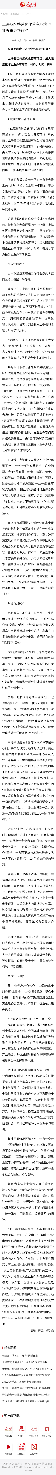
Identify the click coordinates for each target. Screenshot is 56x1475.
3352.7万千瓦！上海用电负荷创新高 (21, 1381)
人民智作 (33, 1454)
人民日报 (8, 1436)
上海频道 (14, 14)
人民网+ (21, 1436)
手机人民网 (33, 1436)
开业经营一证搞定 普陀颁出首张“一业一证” (26, 1394)
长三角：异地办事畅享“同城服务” (20, 1355)
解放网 (42, 40)
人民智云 (21, 1454)
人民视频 (8, 1454)
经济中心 (27, 14)
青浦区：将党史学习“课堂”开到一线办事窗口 (27, 1388)
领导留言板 (46, 1436)
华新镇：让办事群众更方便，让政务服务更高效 (28, 1368)
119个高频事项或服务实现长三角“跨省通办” (26, 1375)
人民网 (3, 14)
